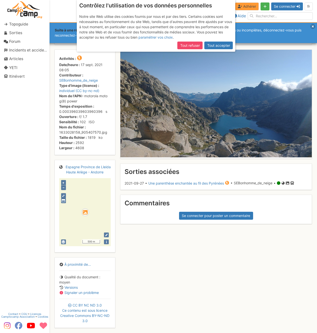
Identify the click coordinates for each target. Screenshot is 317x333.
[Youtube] (31, 327)
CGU (24, 314)
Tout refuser (190, 45)
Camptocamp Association (18, 316)
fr (308, 6)
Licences (35, 314)
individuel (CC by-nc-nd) (79, 91)
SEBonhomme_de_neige (78, 80)
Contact (13, 314)
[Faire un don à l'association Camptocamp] (43, 327)
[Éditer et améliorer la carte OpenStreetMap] (106, 235)
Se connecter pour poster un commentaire (216, 216)
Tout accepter (218, 45)
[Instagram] (6, 327)
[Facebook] (18, 327)
